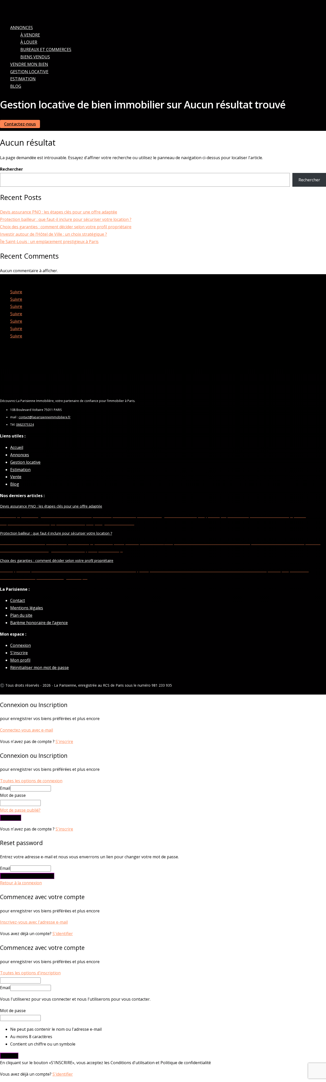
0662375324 (25, 424)
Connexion (20, 645)
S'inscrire (19, 653)
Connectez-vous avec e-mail (26, 730)
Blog (15, 86)
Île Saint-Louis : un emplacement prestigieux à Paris (49, 241)
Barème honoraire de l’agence (39, 622)
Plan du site (21, 615)
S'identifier (62, 933)
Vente (15, 477)
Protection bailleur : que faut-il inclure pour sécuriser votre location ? (65, 219)
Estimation (23, 79)
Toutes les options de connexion (31, 781)
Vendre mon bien (29, 64)
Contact (17, 600)
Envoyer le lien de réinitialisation (27, 876)
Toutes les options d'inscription (30, 973)
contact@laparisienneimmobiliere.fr (45, 417)
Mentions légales (26, 608)
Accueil (16, 447)
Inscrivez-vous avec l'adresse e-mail (34, 922)
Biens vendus (35, 57)
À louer (28, 42)
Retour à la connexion (21, 883)
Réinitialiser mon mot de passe (39, 667)
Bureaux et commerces (45, 49)
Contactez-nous (20, 124)
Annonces (21, 27)
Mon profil (20, 660)
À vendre (30, 35)
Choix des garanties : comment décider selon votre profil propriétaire (65, 227)
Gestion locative (29, 71)
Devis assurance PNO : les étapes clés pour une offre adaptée (58, 212)
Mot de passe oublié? (20, 810)
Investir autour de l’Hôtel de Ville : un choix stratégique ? (53, 234)
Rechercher (11, 169)
